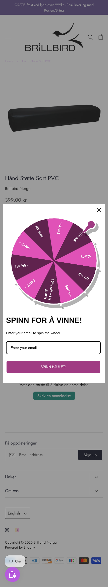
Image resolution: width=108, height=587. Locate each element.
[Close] (99, 210)
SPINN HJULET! (53, 367)
